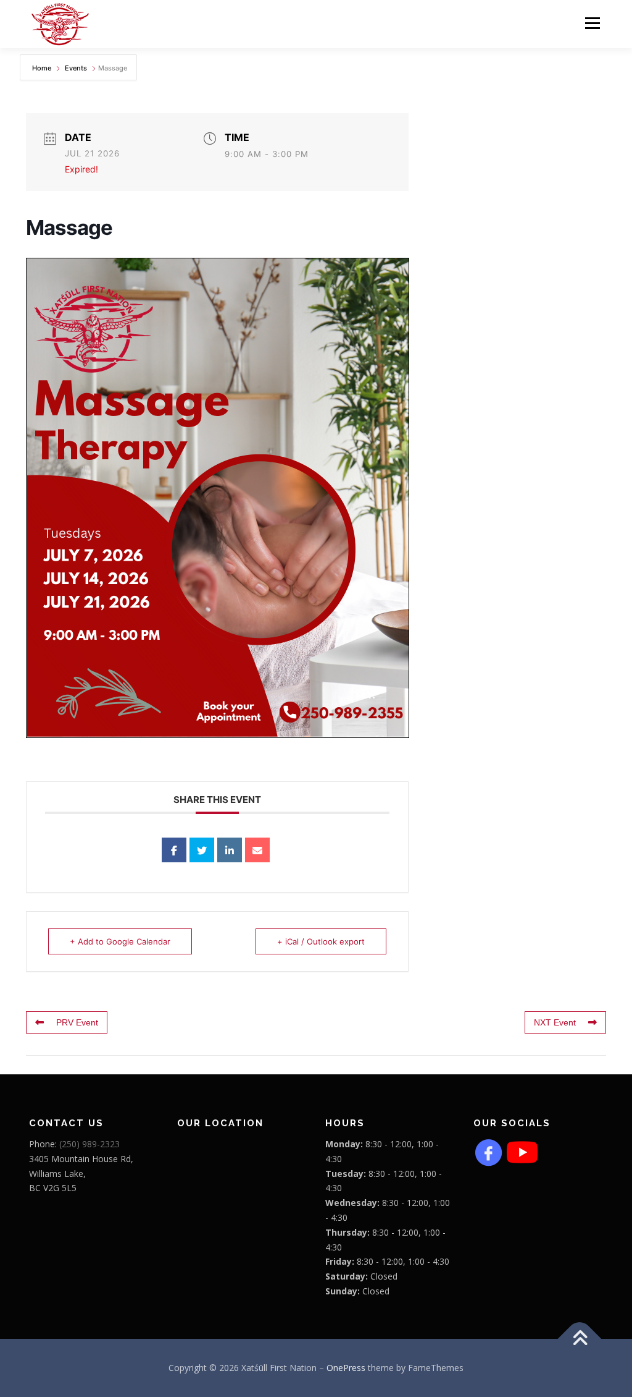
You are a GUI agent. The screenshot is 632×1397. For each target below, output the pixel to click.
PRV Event (77, 1022)
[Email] (257, 850)
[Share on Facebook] (174, 850)
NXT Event (555, 1022)
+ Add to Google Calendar (120, 941)
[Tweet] (201, 850)
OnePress (345, 1368)
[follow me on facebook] (488, 1151)
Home (42, 68)
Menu (592, 23)
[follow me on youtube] (522, 1151)
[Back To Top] (580, 1339)
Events (76, 68)
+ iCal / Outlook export (321, 941)
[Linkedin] (229, 850)
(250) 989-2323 (89, 1144)
